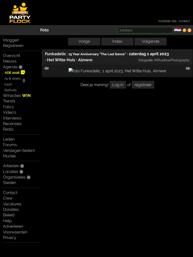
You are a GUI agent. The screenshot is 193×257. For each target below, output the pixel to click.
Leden (9, 139)
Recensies (12, 123)
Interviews (12, 118)
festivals (11, 90)
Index (117, 41)
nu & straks (13, 78)
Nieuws (10, 61)
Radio (8, 129)
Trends (9, 101)
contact (184, 21)
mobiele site (167, 21)
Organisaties (14, 177)
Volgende (150, 41)
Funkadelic (55, 53)
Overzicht (11, 55)
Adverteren (13, 226)
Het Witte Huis (61, 59)
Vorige (84, 41)
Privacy (9, 237)
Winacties (17, 95)
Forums (10, 144)
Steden (9, 182)
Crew (8, 198)
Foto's (8, 106)
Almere (85, 59)
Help (7, 220)
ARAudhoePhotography (171, 60)
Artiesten (11, 165)
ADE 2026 (12, 73)
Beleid (9, 215)
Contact (10, 192)
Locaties (10, 171)
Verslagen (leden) (19, 150)
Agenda (10, 67)
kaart (8, 84)
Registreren (13, 45)
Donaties (11, 209)
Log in (117, 84)
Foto (44, 30)
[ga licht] (184, 30)
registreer (143, 84)
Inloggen (11, 40)
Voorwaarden (15, 232)
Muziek (9, 156)
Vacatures (12, 204)
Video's (9, 112)
